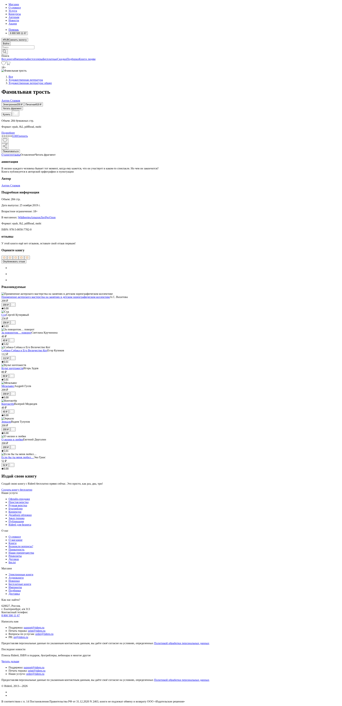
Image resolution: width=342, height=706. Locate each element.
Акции (13, 23)
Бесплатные (50, 59)
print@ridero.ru (36, 630)
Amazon (35, 217)
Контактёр (7, 403)
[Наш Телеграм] (10, 695)
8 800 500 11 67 (10, 615)
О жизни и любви (12, 439)
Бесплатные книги (20, 584)
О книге (6, 154)
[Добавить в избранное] (5, 140)
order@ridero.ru (44, 633)
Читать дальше (10, 661)
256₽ (6, 322)
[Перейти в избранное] (3, 64)
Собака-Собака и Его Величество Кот (24, 350)
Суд (3, 314)
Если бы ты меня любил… (17, 457)
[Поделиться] (5, 146)
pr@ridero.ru (21, 637)
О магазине (15, 539)
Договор (14, 559)
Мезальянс (7, 386)
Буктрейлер (16, 508)
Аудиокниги (16, 577)
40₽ (5, 340)
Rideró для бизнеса (20, 524)
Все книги (7, 59)
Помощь (14, 29)
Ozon (52, 217)
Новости (14, 20)
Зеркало (6, 421)
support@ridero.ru (34, 627)
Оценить (22, 135)
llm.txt (12, 562)
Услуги (13, 10)
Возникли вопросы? (21, 546)
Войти (6, 43)
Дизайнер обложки (20, 514)
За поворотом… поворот (16, 332)
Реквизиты (15, 555)
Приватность (16, 549)
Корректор (15, 511)
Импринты (20, 59)
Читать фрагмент (12, 108)
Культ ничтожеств (12, 368)
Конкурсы (15, 13)
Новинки (14, 580)
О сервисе (15, 7)
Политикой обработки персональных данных (181, 643)
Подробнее (8, 132)
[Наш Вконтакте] (10, 692)
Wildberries (24, 217)
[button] (171, 51)
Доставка (14, 593)
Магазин (14, 4)
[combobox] (171, 47)
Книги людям (87, 59)
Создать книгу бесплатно (16, 489)
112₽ (6, 358)
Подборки (73, 59)
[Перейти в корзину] (8, 64)
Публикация (16, 521)
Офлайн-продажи (19, 498)
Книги (13, 543)
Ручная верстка (18, 505)
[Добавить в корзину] (15, 113)
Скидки (62, 59)
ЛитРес (44, 217)
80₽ (5, 376)
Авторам (14, 17)
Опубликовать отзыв (14, 261)
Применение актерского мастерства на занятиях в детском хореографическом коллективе (55, 297)
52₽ (5, 465)
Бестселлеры (35, 59)
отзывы (15, 154)
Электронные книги (21, 574)
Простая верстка (18, 502)
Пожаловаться (11, 151)
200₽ (6, 304)
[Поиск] (4, 51)
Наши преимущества (21, 552)
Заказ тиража (16, 518)
